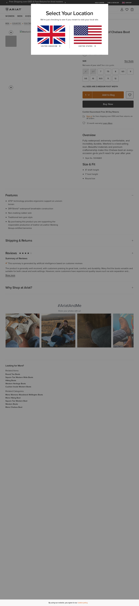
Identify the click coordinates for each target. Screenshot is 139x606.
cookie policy (82, 602)
